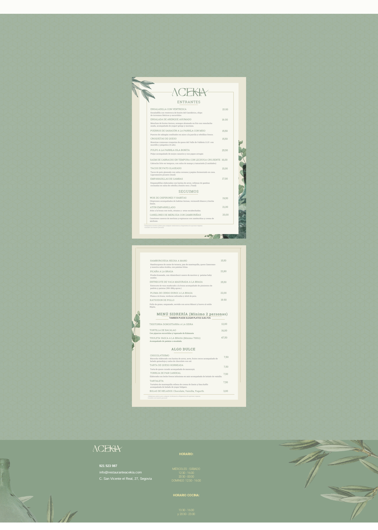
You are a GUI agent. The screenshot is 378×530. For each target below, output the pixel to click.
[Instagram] (97, 489)
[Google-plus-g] (141, 489)
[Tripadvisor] (127, 489)
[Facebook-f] (112, 489)
